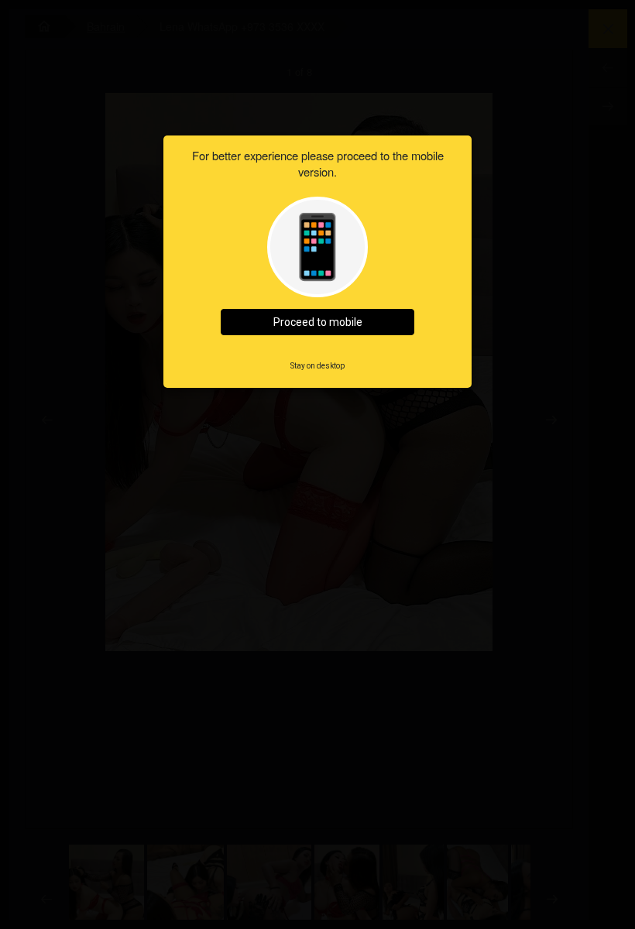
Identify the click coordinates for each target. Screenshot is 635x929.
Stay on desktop (317, 366)
